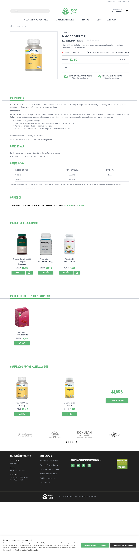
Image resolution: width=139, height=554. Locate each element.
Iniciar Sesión (111, 1)
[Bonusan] (84, 434)
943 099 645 (117, 11)
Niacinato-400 (45, 259)
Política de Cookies (47, 478)
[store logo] (69, 11)
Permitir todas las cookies (95, 545)
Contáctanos (45, 482)
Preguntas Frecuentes (49, 461)
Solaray (65, 33)
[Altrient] (24, 434)
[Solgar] (54, 434)
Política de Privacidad (48, 474)
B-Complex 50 (69, 403)
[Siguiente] (77, 442)
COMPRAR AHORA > (117, 400)
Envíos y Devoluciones (49, 465)
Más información (32, 550)
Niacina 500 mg (22, 403)
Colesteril (22, 332)
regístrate (80, 205)
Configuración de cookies (123, 545)
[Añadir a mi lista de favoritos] (66, 68)
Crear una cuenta (123, 1)
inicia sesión (69, 205)
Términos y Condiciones (49, 469)
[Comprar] (29, 273)
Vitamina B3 (69, 259)
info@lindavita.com (17, 470)
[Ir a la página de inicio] (11, 26)
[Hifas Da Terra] (114, 434)
